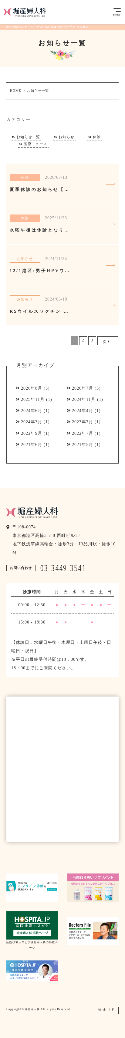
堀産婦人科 (32, 1009)
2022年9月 (31, 433)
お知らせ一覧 (28, 137)
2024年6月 (31, 410)
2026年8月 (31, 388)
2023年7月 (82, 422)
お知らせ (66, 137)
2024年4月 (82, 410)
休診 (97, 137)
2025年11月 (33, 399)
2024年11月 (84, 399)
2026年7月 (82, 388)
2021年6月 (31, 444)
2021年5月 (82, 444)
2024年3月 (31, 422)
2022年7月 (82, 433)
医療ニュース (35, 144)
